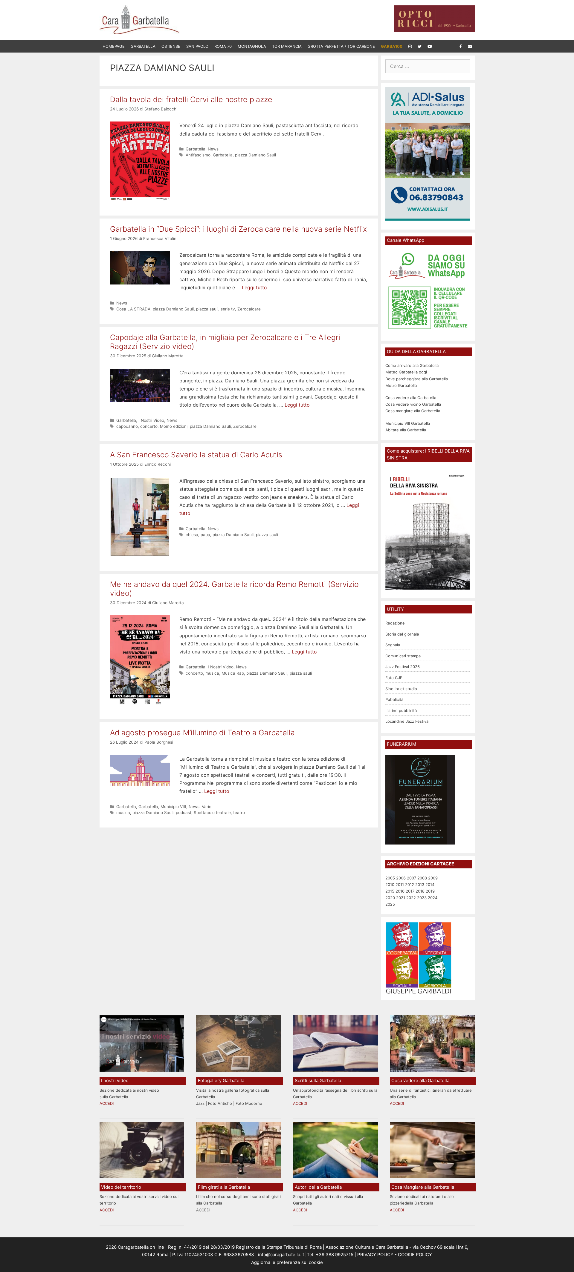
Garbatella (143, 46)
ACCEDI (107, 1103)
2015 (389, 891)
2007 (411, 878)
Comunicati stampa (403, 655)
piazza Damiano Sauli (255, 155)
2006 (401, 878)
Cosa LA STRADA (133, 309)
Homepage (114, 46)
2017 (410, 891)
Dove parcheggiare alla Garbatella (416, 378)
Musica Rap (233, 673)
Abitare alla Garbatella (405, 429)
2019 (430, 891)
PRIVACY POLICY (374, 1254)
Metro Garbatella (401, 385)
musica (212, 673)
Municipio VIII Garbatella (407, 423)
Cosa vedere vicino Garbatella (413, 404)
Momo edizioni (173, 426)
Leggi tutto (254, 287)
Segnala (392, 644)
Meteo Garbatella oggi (406, 372)
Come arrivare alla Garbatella (412, 365)
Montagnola (252, 46)
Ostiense (170, 46)
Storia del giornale (402, 634)
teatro (239, 812)
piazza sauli (207, 309)
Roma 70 (223, 46)
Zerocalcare (249, 309)
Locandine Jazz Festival (407, 721)
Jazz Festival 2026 (402, 666)
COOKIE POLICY (415, 1254)
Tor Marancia (287, 46)
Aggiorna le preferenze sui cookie (287, 1262)
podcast (183, 812)
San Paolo (197, 46)
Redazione (395, 623)
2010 (389, 884)
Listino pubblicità (401, 710)
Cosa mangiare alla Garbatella (412, 410)
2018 (420, 891)
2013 (419, 884)
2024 (432, 897)
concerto (149, 426)
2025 (390, 904)
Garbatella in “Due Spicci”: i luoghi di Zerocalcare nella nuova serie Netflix (238, 228)
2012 (409, 884)
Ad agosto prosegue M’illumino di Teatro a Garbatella (202, 732)
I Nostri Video (151, 420)
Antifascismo (198, 155)
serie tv (228, 309)
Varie (206, 806)
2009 (433, 878)
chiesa (192, 534)
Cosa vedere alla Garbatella (410, 397)
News (213, 149)
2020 (390, 897)
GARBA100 (391, 46)
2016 (400, 891)
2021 (400, 897)
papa (205, 534)
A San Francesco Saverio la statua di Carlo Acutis (196, 454)
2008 (422, 878)
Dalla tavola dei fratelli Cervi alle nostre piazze (191, 99)
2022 (411, 897)
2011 (400, 884)
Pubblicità (394, 699)
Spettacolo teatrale (212, 812)
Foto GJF (393, 677)
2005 (390, 878)
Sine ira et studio (401, 688)
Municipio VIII (173, 806)
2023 (422, 897)
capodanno (127, 426)
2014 (429, 884)
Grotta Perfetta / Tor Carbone (341, 46)
